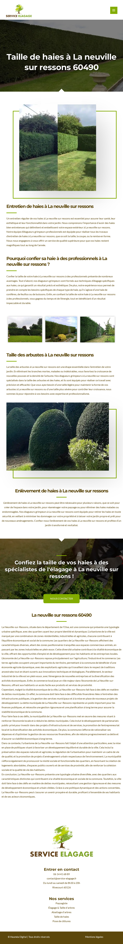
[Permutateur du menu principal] (113, 10)
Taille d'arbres (67, 907)
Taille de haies (61, 916)
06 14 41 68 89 (61, 874)
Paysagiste (61, 903)
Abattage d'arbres (61, 912)
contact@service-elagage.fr (61, 878)
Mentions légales (94, 937)
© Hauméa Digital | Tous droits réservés (29, 937)
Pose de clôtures (62, 921)
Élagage (52, 907)
